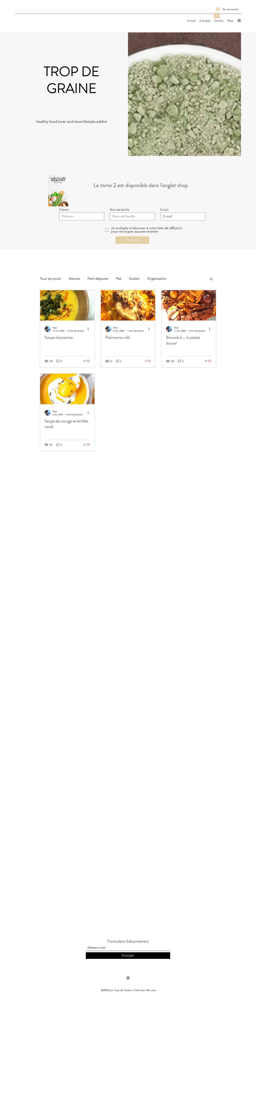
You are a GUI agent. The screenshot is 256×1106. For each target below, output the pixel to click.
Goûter (134, 279)
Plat (118, 279)
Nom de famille (119, 209)
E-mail (164, 209)
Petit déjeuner (98, 279)
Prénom (64, 209)
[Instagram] (239, 20)
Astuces (74, 279)
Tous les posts (50, 279)
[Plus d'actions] (89, 329)
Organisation (156, 279)
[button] (216, 14)
